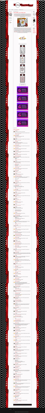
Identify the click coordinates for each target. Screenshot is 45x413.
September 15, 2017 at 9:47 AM (18, 152)
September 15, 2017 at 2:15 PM (18, 202)
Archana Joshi (16, 220)
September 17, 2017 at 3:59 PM (18, 341)
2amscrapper (16, 369)
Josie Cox (16, 332)
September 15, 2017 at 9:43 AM (18, 149)
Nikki (15, 198)
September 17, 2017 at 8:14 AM (18, 325)
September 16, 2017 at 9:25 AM (18, 277)
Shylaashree (16, 164)
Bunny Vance (34, 30)
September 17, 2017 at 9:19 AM (18, 328)
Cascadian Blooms (17, 293)
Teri (15, 228)
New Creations (16, 167)
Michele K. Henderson (17, 156)
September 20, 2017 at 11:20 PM (18, 391)
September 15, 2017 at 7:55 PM (18, 244)
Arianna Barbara (16, 366)
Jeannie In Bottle (16, 281)
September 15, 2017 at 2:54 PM (18, 219)
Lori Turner (16, 150)
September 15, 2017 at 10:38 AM (18, 169)
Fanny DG (16, 399)
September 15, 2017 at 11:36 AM (18, 180)
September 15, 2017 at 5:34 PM (18, 236)
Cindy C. (16, 231)
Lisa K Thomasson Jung (17, 300)
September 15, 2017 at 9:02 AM (18, 133)
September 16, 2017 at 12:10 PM (18, 292)
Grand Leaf (22, 73)
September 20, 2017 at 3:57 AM (18, 384)
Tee (15, 248)
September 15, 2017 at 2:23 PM (18, 211)
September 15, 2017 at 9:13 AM (18, 140)
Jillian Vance (34, 29)
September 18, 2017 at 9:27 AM (18, 365)
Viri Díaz (16, 153)
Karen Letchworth (17, 215)
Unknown (16, 189)
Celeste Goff (16, 342)
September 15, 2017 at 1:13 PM (18, 193)
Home (22, 404)
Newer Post (15, 404)
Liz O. (15, 313)
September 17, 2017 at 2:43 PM (18, 334)
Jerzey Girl (16, 363)
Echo (15, 339)
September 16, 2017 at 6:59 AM (18, 271)
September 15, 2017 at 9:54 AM (18, 159)
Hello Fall (22, 30)
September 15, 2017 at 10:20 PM (18, 254)
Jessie (15, 173)
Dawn (15, 352)
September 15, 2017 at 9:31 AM (18, 146)
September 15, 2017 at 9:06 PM (18, 247)
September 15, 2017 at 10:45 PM (18, 257)
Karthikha (16, 266)
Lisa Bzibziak (34, 31)
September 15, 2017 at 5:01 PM (18, 233)
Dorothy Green (16, 237)
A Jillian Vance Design (10, 13)
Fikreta (15, 275)
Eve (15, 382)
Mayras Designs (16, 395)
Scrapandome (16, 185)
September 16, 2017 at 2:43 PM (18, 295)
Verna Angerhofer (17, 329)
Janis (15, 206)
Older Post (30, 404)
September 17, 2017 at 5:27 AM (18, 321)
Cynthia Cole (16, 170)
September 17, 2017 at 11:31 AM (18, 331)
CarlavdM (16, 141)
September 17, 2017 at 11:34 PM (18, 347)
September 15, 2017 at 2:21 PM (18, 205)
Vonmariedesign (16, 392)
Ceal (15, 373)
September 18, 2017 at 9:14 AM (18, 362)
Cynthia (16, 310)
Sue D (15, 212)
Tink (15, 138)
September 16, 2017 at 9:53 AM (18, 280)
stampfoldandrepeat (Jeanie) (18, 234)
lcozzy (15, 240)
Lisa (15, 255)
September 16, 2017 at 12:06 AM (18, 261)
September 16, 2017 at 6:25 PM (18, 309)
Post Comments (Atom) (23, 406)
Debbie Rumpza (16, 278)
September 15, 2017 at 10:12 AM (18, 166)
